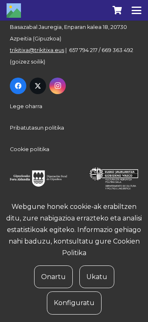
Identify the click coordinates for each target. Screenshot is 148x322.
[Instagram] (57, 86)
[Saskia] (117, 10)
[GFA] (42, 178)
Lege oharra (26, 106)
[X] (38, 86)
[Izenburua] (14, 10)
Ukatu (96, 277)
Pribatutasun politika (37, 128)
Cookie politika (29, 149)
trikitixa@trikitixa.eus (37, 50)
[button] (136, 10)
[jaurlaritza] (110, 178)
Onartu (53, 277)
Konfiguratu (74, 303)
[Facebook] (18, 86)
